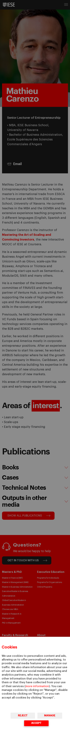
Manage (49, 715)
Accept (36, 723)
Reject (23, 715)
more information (37, 686)
